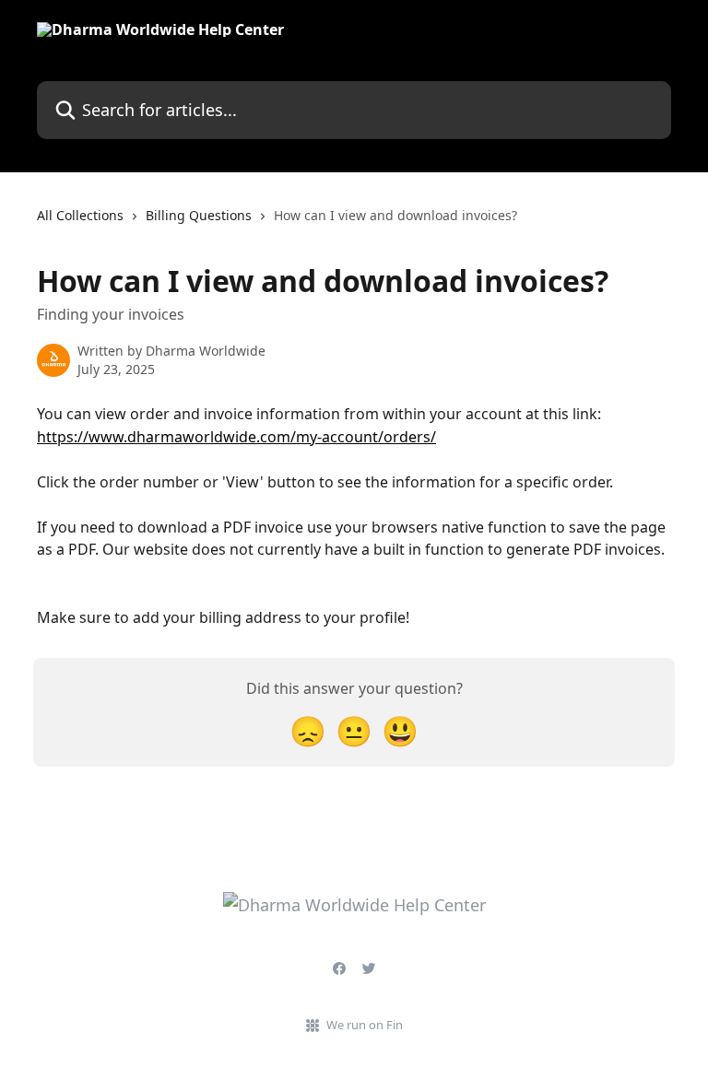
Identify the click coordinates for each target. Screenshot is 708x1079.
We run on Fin (364, 1024)
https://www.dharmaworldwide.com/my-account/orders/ (236, 437)
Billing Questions (199, 215)
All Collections (80, 215)
